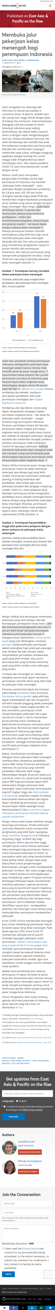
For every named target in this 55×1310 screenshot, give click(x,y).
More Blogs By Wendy (28, 1171)
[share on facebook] (13, 1308)
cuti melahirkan (36, 1018)
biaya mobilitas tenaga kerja (18, 835)
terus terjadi (36, 388)
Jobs (41, 1288)
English (23, 1101)
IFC (34, 1299)
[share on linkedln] (32, 1308)
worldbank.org (46, 1)
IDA (29, 1299)
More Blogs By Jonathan (29, 1152)
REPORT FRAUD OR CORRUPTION (14, 1292)
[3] (20, 809)
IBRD (24, 1299)
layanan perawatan (22, 1029)
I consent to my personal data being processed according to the (29, 1108)
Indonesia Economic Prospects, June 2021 (34, 1037)
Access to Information (29, 1288)
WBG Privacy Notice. (33, 1109)
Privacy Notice (30, 1248)
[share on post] (23, 1308)
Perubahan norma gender (17, 696)
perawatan (23, 692)
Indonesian (16, 67)
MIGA (40, 1299)
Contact (49, 1288)
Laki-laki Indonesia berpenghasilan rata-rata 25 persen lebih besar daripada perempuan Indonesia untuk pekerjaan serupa (27, 629)
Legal (4, 1288)
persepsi (7, 644)
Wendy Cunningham (29, 60)
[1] (23, 717)
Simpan (8, 1274)
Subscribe (13, 1117)
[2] (17, 748)
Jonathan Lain (9, 60)
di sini (19, 1007)
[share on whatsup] (41, 1308)
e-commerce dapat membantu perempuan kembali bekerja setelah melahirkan (26, 813)
